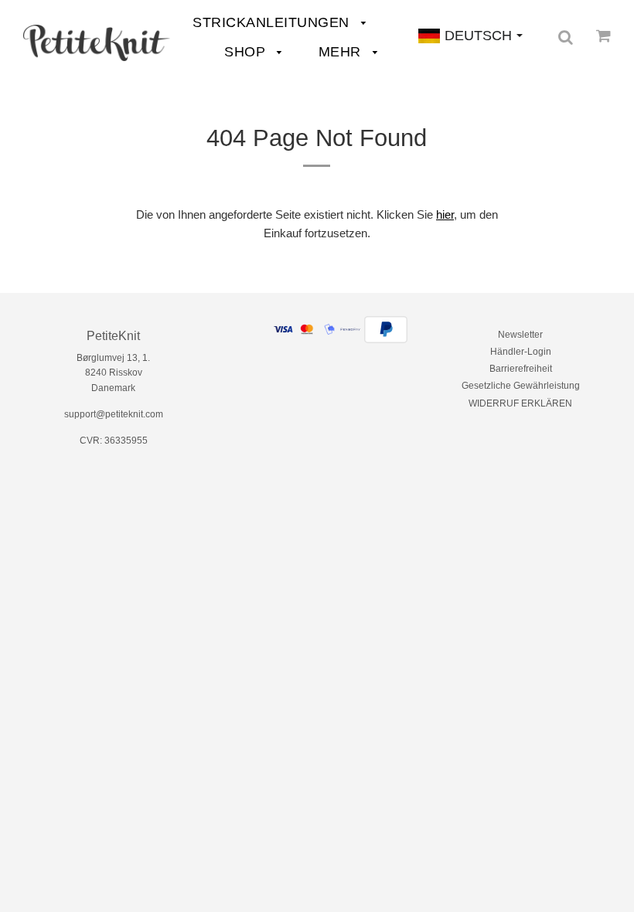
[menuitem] (96, 43)
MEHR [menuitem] (342, 52)
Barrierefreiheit (520, 368)
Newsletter (520, 334)
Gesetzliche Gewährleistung (521, 385)
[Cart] (603, 35)
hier (445, 214)
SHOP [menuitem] (247, 52)
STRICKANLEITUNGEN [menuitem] (273, 22)
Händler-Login (520, 351)
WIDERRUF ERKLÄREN (520, 403)
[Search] (565, 37)
